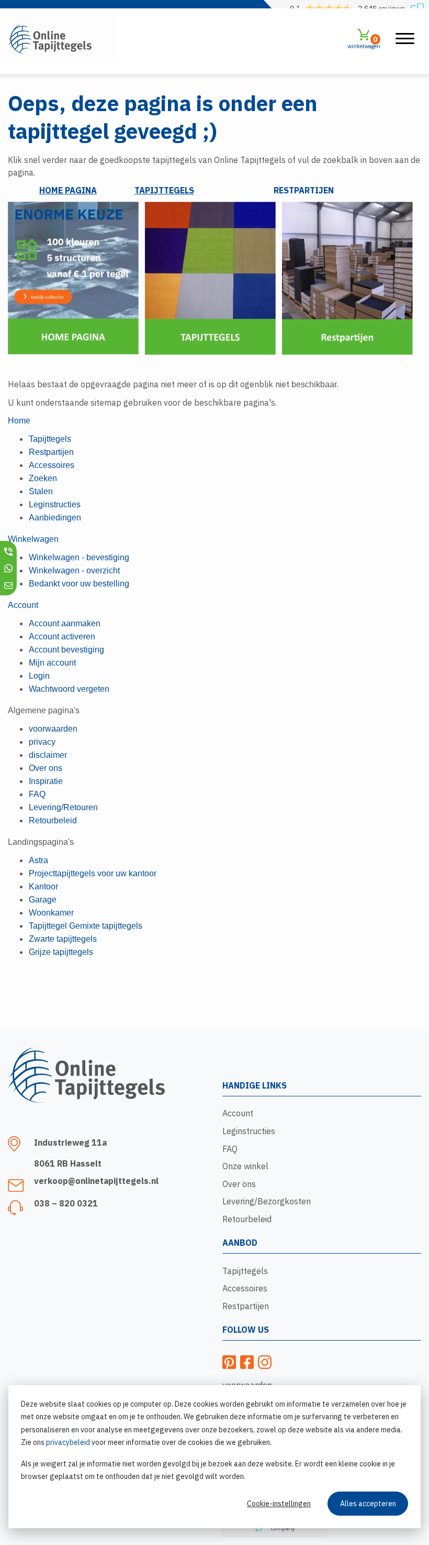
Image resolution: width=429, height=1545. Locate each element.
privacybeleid (68, 1442)
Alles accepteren (368, 1503)
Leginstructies (248, 1131)
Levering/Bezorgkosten (266, 1201)
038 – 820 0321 (66, 1203)
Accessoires (244, 1288)
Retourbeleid (247, 1219)
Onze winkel (245, 1166)
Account (237, 1113)
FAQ (230, 1149)
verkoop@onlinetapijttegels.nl (96, 1181)
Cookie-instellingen (279, 1503)
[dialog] (214, 1456)
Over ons (239, 1184)
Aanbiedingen (55, 517)
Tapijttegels (245, 1271)
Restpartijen (245, 1306)
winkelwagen (363, 42)
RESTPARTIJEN (304, 190)
